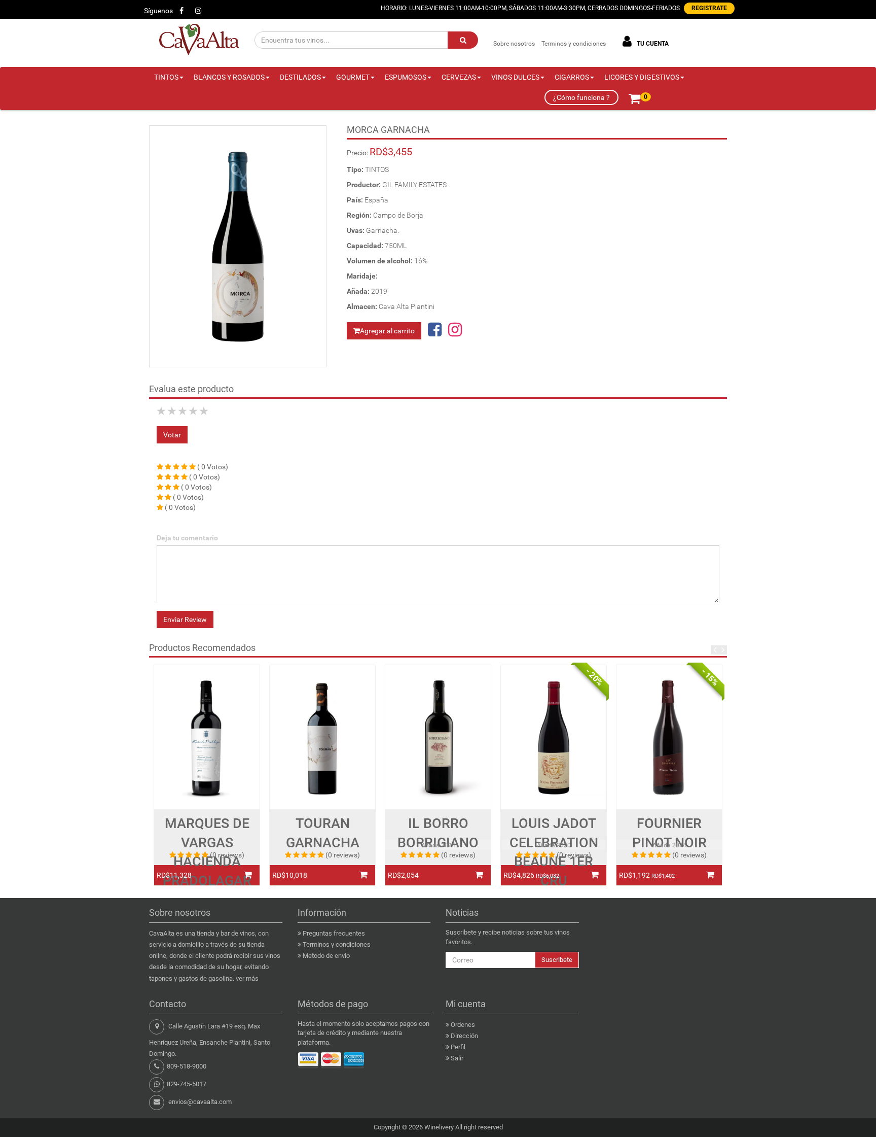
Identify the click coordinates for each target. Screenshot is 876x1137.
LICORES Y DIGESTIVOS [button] (641, 77)
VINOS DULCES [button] (515, 77)
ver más (247, 978)
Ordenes (463, 1024)
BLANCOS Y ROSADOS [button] (229, 77)
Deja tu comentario (187, 538)
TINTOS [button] (166, 77)
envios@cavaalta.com (200, 1102)
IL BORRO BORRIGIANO (438, 833)
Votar (172, 435)
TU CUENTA (652, 43)
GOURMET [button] (353, 77)
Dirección (464, 1036)
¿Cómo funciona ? (581, 97)
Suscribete (556, 959)
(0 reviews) (227, 855)
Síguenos (158, 11)
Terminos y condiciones (573, 43)
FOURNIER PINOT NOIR (669, 833)
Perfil (458, 1047)
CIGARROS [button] (572, 77)
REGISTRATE (709, 8)
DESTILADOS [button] (300, 77)
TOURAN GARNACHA (322, 833)
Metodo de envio (326, 955)
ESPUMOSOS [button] (405, 77)
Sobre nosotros (514, 43)
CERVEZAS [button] (459, 77)
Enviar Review (185, 619)
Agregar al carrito (387, 331)
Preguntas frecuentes (334, 933)
